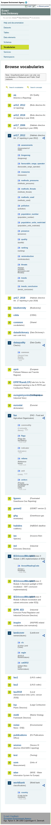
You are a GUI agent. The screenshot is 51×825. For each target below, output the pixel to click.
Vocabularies (9, 47)
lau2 (15, 685)
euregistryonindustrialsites (21, 395)
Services (7, 52)
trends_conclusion (25, 286)
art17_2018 (19, 298)
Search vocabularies (16, 87)
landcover (18, 633)
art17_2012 (19, 135)
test (15, 755)
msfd (16, 715)
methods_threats (25, 189)
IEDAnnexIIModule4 (21, 597)
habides (17, 526)
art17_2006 (19, 125)
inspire (17, 622)
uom (15, 762)
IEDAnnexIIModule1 (21, 556)
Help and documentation (14, 23)
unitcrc (24, 480)
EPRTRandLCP (21, 382)
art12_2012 (19, 105)
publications (20, 735)
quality (24, 239)
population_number (25, 214)
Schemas (7, 42)
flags (23, 436)
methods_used (25, 197)
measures (25, 172)
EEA (15, 2)
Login (29, 6)
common (18, 322)
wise (15, 772)
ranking (24, 248)
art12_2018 (19, 115)
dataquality (19, 342)
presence (25, 231)
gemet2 (17, 508)
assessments (25, 145)
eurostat (17, 405)
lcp (15, 705)
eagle (23, 653)
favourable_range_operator (25, 164)
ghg (15, 515)
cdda (16, 315)
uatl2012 (24, 663)
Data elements (10, 37)
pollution (25, 206)
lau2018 (17, 692)
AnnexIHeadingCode (25, 566)
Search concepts (36, 87)
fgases (17, 498)
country (24, 792)
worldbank (19, 782)
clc (22, 642)
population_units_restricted (25, 222)
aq (14, 95)
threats (24, 265)
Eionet (14, 18)
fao (15, 415)
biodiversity (19, 308)
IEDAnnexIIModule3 (21, 581)
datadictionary (21, 332)
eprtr (16, 369)
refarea (24, 458)
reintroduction (25, 256)
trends (24, 278)
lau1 (15, 677)
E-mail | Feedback (11, 816)
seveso (17, 745)
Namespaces (9, 57)
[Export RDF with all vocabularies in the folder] (43, 138)
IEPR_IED (18, 610)
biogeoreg (25, 155)
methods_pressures (25, 180)
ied (15, 546)
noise (16, 725)
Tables (6, 33)
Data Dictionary (24, 18)
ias (15, 536)
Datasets (7, 28)
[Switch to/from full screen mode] (34, 6)
